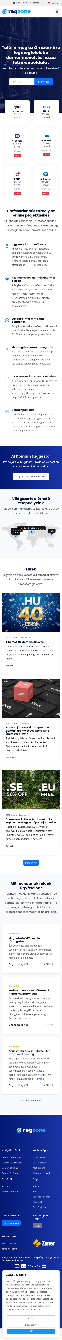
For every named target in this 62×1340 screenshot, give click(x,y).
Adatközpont (39, 1167)
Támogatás (9, 1236)
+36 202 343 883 (9, 1243)
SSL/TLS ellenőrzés (10, 1191)
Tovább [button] (39, 1078)
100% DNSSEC (39, 1157)
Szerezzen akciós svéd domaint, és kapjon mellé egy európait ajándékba (31, 820)
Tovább (10, 665)
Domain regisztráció (11, 1157)
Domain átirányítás (10, 1173)
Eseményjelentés (41, 1207)
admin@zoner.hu (9, 1248)
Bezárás (31, 1318)
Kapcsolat (34, 3)
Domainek (25, 638)
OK (31, 1331)
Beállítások (31, 1324)
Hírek (35, 1191)
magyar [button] (54, 3)
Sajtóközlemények (41, 1196)
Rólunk (36, 1186)
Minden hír (31, 862)
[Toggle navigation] (57, 11)
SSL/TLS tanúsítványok (12, 1162)
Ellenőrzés (43, 81)
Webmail (20, 3)
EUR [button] (42, 3)
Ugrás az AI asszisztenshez (31, 476)
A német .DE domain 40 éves (25, 642)
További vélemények (31, 1100)
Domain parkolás (10, 1167)
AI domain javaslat (41, 1173)
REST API (6, 1186)
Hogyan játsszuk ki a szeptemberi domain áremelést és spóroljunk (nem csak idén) (28, 730)
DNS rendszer (39, 1162)
